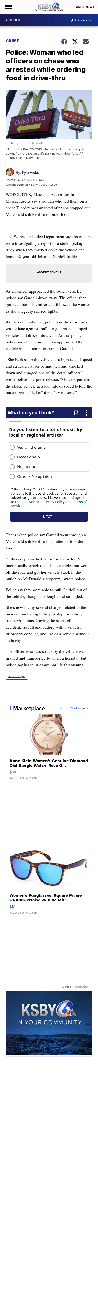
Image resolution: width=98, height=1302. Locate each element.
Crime (13, 40)
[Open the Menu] (8, 6)
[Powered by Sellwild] (81, 986)
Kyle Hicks (30, 172)
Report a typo (16, 676)
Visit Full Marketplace (72, 708)
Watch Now (84, 6)
